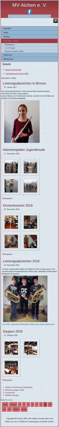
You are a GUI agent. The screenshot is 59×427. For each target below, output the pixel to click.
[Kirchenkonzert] (11, 229)
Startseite (7, 28)
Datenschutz (8, 59)
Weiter (16, 409)
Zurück (13, 404)
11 (4, 409)
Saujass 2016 (13, 331)
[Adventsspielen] (11, 173)
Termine (6, 37)
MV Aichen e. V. (29, 5)
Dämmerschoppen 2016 (14, 390)
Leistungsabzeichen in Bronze (24, 83)
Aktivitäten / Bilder (10, 41)
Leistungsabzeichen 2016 (21, 261)
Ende (24, 409)
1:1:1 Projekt (10, 48)
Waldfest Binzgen (12, 395)
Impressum (7, 55)
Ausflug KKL (10, 393)
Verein (5, 33)
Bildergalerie (10, 45)
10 (50, 404)
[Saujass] (11, 355)
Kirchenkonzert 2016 (18, 205)
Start (5, 404)
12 (9, 409)
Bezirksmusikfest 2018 (14, 51)
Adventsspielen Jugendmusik (24, 150)
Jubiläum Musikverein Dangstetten (19, 387)
